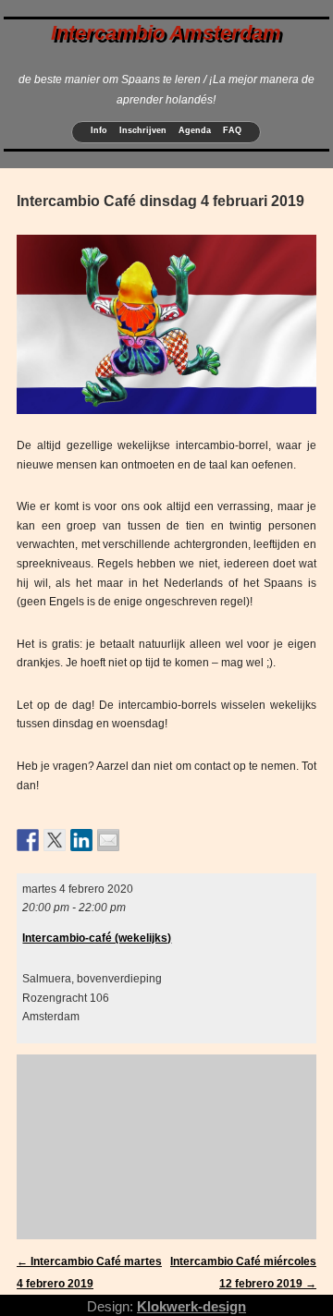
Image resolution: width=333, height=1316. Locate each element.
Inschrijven (142, 130)
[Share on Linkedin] (81, 840)
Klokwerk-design (191, 1306)
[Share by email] (108, 840)
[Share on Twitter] (54, 840)
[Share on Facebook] (28, 840)
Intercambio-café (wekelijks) (96, 938)
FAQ (232, 130)
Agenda (195, 130)
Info (99, 130)
